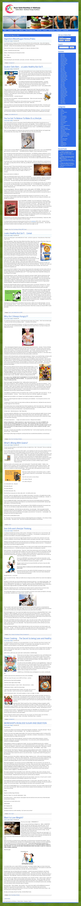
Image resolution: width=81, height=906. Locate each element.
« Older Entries (7, 898)
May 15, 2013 (6, 640)
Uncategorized (11, 62)
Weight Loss (63, 145)
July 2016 (63, 54)
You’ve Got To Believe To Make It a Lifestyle (22, 118)
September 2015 (64, 63)
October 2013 (63, 93)
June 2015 (63, 67)
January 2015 (63, 74)
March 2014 (63, 87)
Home (5, 30)
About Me (39, 30)
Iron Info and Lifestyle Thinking (17, 529)
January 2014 (63, 89)
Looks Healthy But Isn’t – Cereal (18, 233)
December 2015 (64, 59)
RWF (23, 229)
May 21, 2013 (6, 530)
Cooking (12, 634)
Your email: (61, 37)
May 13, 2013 (6, 725)
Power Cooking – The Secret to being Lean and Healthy (27, 639)
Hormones (63, 120)
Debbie (11, 68)
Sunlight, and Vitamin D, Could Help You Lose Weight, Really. (66, 152)
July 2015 (63, 66)
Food (16, 30)
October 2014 (63, 78)
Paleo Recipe (63, 132)
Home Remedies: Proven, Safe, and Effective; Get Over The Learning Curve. (66, 160)
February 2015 (64, 72)
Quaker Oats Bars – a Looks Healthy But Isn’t (23, 67)
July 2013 (63, 97)
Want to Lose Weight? (13, 818)
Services (45, 30)
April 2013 (63, 101)
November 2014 (64, 76)
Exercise (62, 113)
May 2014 (63, 84)
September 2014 (64, 79)
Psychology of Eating (17, 229)
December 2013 (64, 91)
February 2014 (64, 88)
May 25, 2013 (6, 235)
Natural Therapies (64, 128)
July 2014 (63, 82)
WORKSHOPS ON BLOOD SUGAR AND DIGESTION (25, 723)
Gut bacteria (63, 118)
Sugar (25, 229)
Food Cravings (64, 117)
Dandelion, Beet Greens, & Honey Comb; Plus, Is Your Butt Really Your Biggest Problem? (66, 157)
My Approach (52, 30)
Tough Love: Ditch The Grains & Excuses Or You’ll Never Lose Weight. (67, 164)
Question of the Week (65, 134)
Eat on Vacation (64, 112)
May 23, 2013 (6, 445)
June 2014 (63, 83)
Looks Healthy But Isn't (13, 114)
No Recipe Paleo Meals (65, 129)
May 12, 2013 (6, 819)
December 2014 (64, 75)
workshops (33, 221)
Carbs (10, 229)
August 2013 (63, 96)
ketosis (62, 124)
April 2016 (63, 56)
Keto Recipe (63, 122)
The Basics (10, 30)
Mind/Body (63, 126)
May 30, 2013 (6, 68)
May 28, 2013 (6, 120)
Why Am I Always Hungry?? (16, 317)
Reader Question (64, 136)
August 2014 (63, 80)
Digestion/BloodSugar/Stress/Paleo (19, 39)
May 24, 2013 (6, 318)
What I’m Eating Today (30, 30)
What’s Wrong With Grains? (16, 443)
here (44, 109)
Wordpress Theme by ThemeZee (40, 903)
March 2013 (63, 103)
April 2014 (63, 85)
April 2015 (63, 70)
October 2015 (63, 62)
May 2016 (63, 55)
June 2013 (63, 99)
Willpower (21, 30)
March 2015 (63, 71)
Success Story (63, 140)
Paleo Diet (63, 130)
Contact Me (65, 30)
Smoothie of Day (64, 138)
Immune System (64, 121)
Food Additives (64, 116)
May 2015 (63, 68)
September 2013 (64, 95)
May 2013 (63, 100)
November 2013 (64, 92)
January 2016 (63, 58)
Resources (59, 30)
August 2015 (63, 64)
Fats (12, 229)
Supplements (63, 142)
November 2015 (64, 60)
